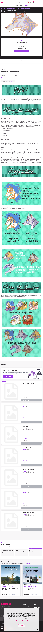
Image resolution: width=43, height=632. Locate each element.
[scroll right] (41, 24)
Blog (23, 607)
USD (23, 2)
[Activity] (33, 2)
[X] (3, 609)
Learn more (9, 554)
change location (27, 5)
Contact (24, 604)
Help (28, 546)
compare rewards (8, 376)
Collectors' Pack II (28, 469)
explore (28, 563)
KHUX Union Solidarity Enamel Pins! (15, 9)
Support (25, 405)
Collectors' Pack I (28, 383)
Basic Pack (26, 426)
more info (3, 73)
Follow (21, 50)
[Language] (27, 2)
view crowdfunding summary (21, 54)
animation (17, 77)
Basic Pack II (27, 448)
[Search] (19, 2)
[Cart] (30, 2)
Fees (35, 604)
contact (7, 73)
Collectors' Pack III (28, 491)
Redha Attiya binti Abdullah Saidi (9, 10)
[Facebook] (1, 609)
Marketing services (37, 606)
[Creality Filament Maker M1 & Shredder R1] (32, 574)
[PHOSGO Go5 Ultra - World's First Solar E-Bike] (10, 574)
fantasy (21, 77)
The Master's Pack (29, 512)
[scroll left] (1, 24)
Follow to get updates (33, 554)
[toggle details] (20, 595)
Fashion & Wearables (5, 77)
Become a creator (37, 607)
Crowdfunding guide (35, 546)
